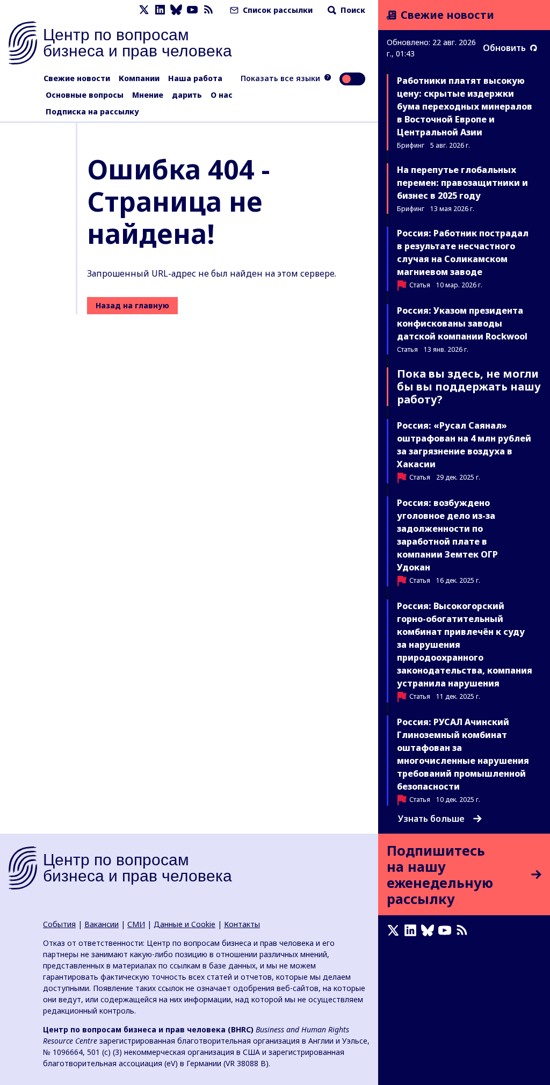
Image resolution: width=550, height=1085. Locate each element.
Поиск (351, 10)
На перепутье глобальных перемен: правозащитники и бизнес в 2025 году (462, 182)
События (59, 924)
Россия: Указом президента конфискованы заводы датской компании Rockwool (462, 323)
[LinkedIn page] (160, 10)
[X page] (144, 10)
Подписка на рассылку (92, 111)
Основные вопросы (85, 95)
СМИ (136, 924)
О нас (222, 95)
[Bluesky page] (176, 10)
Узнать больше (431, 818)
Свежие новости (77, 78)
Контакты (242, 924)
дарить (187, 95)
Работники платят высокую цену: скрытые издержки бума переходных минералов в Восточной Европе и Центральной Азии (464, 106)
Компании (139, 78)
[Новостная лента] (208, 10)
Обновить (504, 48)
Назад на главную (132, 305)
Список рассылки (277, 10)
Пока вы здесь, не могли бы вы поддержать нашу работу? (469, 386)
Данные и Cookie (184, 924)
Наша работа (195, 78)
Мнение (147, 95)
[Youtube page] (192, 10)
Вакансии (101, 924)
